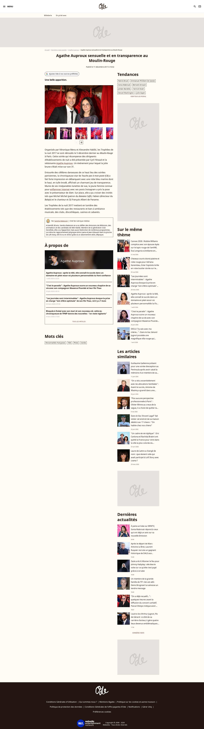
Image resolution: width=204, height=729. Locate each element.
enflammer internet (60, 189)
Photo (76, 343)
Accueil (47, 50)
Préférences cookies (102, 711)
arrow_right (81, 142)
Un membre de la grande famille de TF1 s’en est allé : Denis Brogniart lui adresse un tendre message (144, 583)
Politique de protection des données (66, 707)
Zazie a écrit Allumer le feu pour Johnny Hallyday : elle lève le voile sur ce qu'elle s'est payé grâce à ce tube (145, 566)
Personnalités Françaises (55, 343)
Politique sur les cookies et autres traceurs (136, 702)
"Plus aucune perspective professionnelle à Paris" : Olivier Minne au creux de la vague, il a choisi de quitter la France (144, 404)
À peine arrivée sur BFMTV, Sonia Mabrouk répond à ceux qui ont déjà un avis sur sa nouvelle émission (144, 531)
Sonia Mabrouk (124, 85)
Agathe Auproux (73, 50)
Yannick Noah (138, 89)
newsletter (199, 6)
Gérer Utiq (147, 707)
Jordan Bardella (124, 89)
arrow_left (76, 142)
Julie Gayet (140, 93)
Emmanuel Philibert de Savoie (143, 81)
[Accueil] (103, 6)
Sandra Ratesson (61, 221)
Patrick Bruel (123, 81)
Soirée (83, 343)
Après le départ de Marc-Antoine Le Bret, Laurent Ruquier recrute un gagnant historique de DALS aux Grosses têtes (143, 550)
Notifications (134, 707)
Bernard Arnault (139, 85)
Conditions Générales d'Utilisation (61, 702)
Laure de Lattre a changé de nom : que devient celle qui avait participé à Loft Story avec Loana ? (145, 456)
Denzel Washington (126, 93)
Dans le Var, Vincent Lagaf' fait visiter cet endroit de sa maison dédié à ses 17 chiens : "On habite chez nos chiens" (145, 421)
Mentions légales (107, 702)
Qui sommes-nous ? (88, 702)
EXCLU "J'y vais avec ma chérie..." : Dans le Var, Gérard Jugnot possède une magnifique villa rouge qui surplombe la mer (144, 335)
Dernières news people (58, 50)
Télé (69, 343)
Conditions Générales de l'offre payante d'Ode (105, 707)
